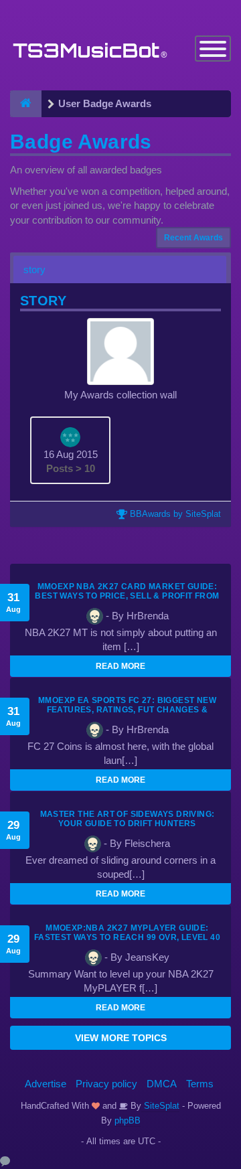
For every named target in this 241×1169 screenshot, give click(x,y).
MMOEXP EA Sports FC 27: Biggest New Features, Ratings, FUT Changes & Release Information (127, 710)
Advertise (45, 1083)
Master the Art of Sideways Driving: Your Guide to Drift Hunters (127, 818)
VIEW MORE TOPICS (121, 1037)
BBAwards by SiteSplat (174, 514)
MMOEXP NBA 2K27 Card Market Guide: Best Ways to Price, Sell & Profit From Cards (127, 596)
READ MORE (120, 666)
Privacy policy (106, 1083)
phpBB (127, 1120)
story (34, 269)
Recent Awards (193, 237)
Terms (200, 1083)
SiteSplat (160, 1106)
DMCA (162, 1083)
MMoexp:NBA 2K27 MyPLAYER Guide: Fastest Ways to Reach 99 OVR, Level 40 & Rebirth (127, 937)
